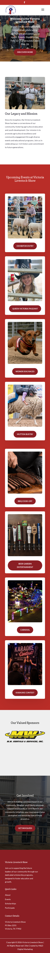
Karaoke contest (25, 692)
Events (8, 899)
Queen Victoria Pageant (25, 308)
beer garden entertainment (25, 565)
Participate (10, 908)
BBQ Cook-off (25, 501)
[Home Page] (10, 9)
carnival (25, 630)
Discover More (25, 52)
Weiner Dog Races (25, 371)
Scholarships (10, 903)
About (7, 895)
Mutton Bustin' (25, 434)
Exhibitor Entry (25, 246)
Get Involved (25, 828)
